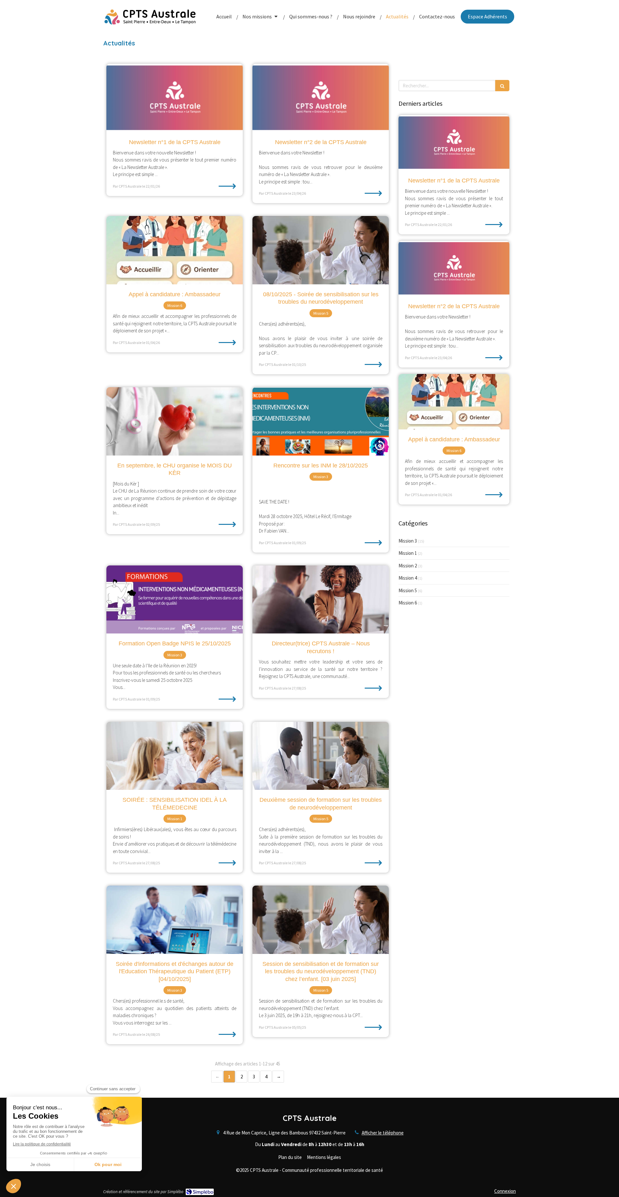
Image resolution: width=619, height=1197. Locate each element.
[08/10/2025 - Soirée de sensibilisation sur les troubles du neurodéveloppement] (320, 250)
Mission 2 (407, 566)
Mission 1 (407, 553)
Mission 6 (407, 603)
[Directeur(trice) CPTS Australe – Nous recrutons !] (320, 599)
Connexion (505, 1191)
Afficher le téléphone (383, 1133)
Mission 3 (407, 541)
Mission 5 (407, 590)
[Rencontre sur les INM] (320, 421)
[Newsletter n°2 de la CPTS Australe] (320, 98)
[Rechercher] (502, 85)
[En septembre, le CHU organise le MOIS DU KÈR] (174, 421)
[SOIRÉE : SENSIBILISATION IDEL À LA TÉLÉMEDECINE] (174, 756)
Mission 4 (407, 578)
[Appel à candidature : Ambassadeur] (174, 250)
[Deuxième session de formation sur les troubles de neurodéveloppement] (320, 756)
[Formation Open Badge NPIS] (174, 599)
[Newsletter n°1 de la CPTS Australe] (174, 98)
